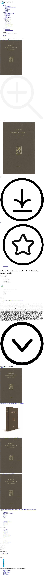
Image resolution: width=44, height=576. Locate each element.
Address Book (7, 21)
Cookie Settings (5, 574)
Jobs (3, 537)
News (4, 28)
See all (1, 367)
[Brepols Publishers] (6, 3)
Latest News (7, 29)
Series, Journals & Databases (10, 7)
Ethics (6, 16)
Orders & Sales (8, 19)
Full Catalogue (7, 6)
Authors (4, 12)
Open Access (7, 15)
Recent (6, 8)
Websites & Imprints (8, 25)
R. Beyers (2, 276)
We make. (6, 570)
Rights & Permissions (9, 24)
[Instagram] (3, 564)
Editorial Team (7, 14)
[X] (3, 562)
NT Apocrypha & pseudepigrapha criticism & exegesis (13, 300)
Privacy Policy (5, 571)
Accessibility (5, 573)
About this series (3, 39)
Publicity (6, 11)
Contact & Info (5, 18)
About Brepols (7, 23)
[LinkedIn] (3, 566)
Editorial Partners (8, 17)
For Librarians (7, 20)
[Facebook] (3, 560)
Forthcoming (7, 9)
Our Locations (7, 22)
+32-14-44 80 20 (5, 553)
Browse (4, 5)
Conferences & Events (9, 30)
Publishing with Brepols (9, 13)
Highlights (7, 10)
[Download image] (22, 221)
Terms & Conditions (6, 572)
